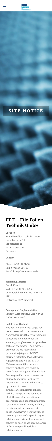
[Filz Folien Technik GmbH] (26, 7)
